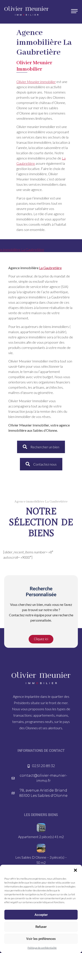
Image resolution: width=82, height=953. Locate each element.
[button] (75, 870)
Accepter (41, 915)
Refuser (41, 927)
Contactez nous (45, 464)
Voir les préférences (41, 939)
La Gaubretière (50, 268)
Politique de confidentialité (42, 947)
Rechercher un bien (44, 447)
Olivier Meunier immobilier (36, 82)
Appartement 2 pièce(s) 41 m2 (41, 837)
